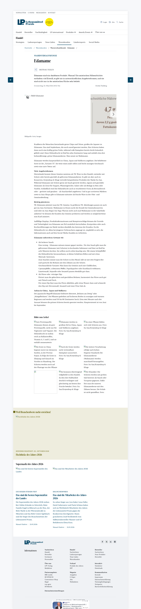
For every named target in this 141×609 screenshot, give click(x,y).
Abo (71, 579)
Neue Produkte (100, 554)
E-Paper (31, 12)
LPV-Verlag (48, 566)
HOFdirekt (48, 586)
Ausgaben (73, 575)
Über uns (99, 32)
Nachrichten (74, 552)
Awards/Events (84, 32)
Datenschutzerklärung (102, 579)
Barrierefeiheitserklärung (104, 586)
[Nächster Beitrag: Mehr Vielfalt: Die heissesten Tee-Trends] (130, 80)
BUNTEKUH (49, 577)
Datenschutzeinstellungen (54, 591)
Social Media (94, 42)
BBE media (48, 575)
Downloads (98, 568)
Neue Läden (50, 42)
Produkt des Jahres (76, 566)
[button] (44, 69)
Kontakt (51, 12)
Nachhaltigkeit (41, 32)
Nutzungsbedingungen (102, 582)
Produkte (70, 32)
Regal (46, 582)
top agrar (48, 584)
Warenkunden (64, 42)
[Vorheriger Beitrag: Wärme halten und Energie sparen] (10, 80)
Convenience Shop (51, 579)
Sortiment (48, 557)
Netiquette (98, 584)
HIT (71, 568)
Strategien (20, 42)
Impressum (99, 577)
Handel (19, 32)
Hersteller (28, 32)
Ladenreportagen (35, 42)
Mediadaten (41, 12)
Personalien (49, 559)
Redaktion (48, 568)
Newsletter (21, 12)
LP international (56, 32)
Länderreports (79, 42)
